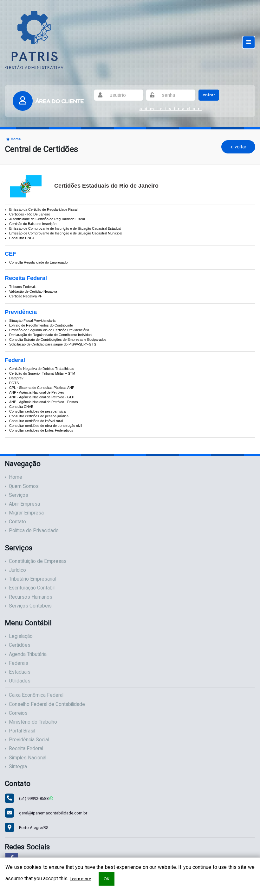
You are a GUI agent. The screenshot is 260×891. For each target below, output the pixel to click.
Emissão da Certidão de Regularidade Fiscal (43, 209)
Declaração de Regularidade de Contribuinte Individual (50, 335)
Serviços (18, 495)
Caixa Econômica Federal (36, 695)
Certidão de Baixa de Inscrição (32, 224)
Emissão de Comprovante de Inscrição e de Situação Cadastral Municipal (65, 233)
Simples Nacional (27, 758)
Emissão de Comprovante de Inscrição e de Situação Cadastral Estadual (65, 228)
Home (15, 139)
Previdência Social (29, 740)
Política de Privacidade (34, 530)
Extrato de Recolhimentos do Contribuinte (41, 325)
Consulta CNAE (21, 406)
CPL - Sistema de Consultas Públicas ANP (41, 387)
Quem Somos (24, 486)
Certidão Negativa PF (25, 296)
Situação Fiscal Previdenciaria (32, 320)
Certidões (19, 645)
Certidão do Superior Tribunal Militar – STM (42, 373)
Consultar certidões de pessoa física (37, 411)
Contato (17, 522)
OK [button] (106, 878)
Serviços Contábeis (30, 606)
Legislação (21, 636)
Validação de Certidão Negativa (33, 291)
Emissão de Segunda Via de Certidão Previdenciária (49, 330)
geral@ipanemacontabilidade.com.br (53, 813)
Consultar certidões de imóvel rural (36, 421)
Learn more (80, 878)
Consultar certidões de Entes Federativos (41, 430)
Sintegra (18, 767)
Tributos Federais (22, 287)
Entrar (209, 95)
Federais (18, 663)
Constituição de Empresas (38, 561)
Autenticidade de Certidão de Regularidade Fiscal (47, 219)
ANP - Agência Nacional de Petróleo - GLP (41, 397)
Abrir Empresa (24, 504)
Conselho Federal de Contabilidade (47, 704)
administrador (171, 109)
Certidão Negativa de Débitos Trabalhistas (41, 369)
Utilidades (19, 681)
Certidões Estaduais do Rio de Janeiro (106, 186)
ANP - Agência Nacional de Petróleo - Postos (43, 402)
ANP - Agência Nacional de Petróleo (36, 392)
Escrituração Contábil (32, 588)
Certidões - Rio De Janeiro (29, 214)
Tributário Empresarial (32, 579)
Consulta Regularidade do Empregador (39, 262)
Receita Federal (26, 748)
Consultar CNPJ (21, 238)
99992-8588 (34, 798)
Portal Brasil (22, 731)
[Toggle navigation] (248, 42)
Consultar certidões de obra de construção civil (45, 425)
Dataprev (16, 378)
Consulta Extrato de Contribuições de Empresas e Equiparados (58, 339)
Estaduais (19, 672)
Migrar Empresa (26, 513)
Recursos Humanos (30, 597)
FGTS (14, 383)
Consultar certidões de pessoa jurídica (38, 416)
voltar (239, 146)
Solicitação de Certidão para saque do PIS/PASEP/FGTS (52, 344)
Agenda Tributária (28, 654)
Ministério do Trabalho (33, 722)
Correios (18, 713)
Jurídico (17, 570)
